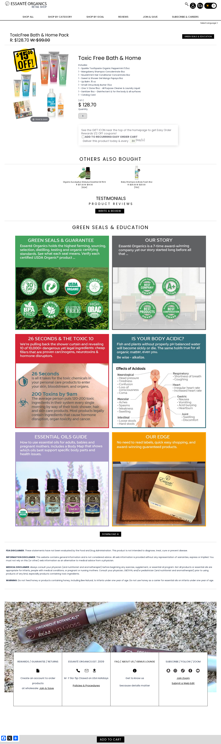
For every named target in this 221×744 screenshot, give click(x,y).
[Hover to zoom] (40, 85)
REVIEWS (123, 17)
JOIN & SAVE (186, 4)
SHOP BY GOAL (95, 17)
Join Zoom (183, 678)
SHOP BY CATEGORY (60, 17)
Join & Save (46, 688)
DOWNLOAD (110, 534)
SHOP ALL (28, 17)
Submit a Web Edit (183, 683)
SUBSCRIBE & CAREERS (185, 17)
